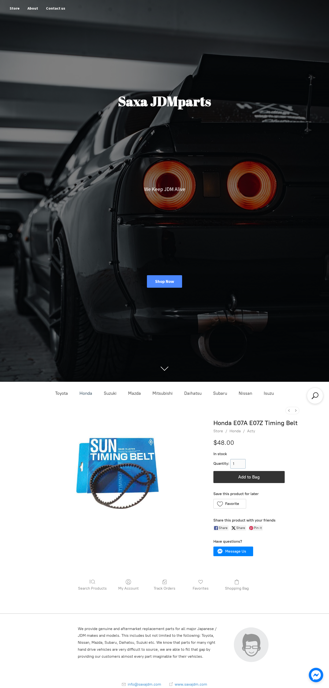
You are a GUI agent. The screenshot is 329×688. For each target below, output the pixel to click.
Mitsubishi (162, 393)
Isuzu (269, 393)
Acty (251, 431)
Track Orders (164, 588)
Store (15, 8)
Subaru (220, 393)
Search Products (92, 588)
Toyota (61, 393)
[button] (229, 504)
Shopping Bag (237, 588)
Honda (85, 393)
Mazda (134, 393)
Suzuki (110, 393)
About (32, 8)
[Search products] (315, 395)
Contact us (55, 8)
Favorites (201, 588)
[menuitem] (289, 410)
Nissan (245, 393)
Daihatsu (193, 393)
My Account (128, 588)
